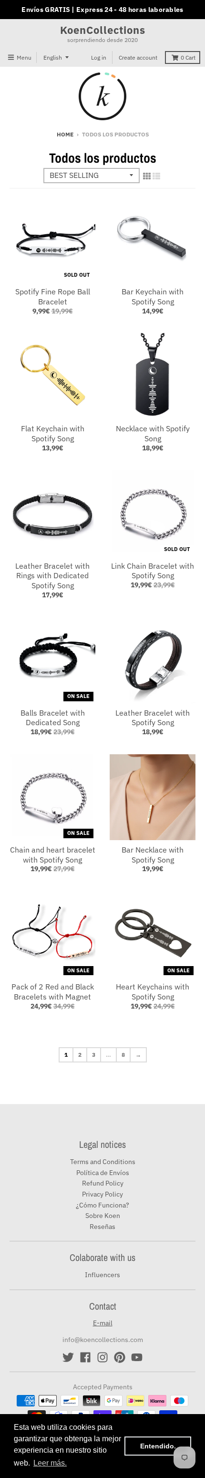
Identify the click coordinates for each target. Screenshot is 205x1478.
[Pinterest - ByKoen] (119, 1357)
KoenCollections (102, 30)
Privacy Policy (102, 1194)
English (52, 57)
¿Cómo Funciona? (102, 1205)
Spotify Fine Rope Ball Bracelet (52, 296)
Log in (98, 57)
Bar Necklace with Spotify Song (153, 854)
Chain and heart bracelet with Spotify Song (52, 854)
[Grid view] (147, 176)
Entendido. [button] (158, 1446)
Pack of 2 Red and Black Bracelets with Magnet (52, 991)
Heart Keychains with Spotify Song (152, 991)
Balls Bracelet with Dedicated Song (52, 718)
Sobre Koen (102, 1215)
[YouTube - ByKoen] (137, 1357)
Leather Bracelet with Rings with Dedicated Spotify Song (52, 576)
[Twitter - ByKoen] (68, 1357)
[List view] (156, 176)
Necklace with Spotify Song (153, 433)
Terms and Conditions (102, 1161)
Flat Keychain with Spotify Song (52, 433)
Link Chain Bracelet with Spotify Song (152, 571)
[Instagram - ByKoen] (102, 1357)
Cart (188, 57)
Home (65, 134)
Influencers (102, 1274)
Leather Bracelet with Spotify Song (152, 718)
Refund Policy (102, 1183)
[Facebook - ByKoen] (85, 1357)
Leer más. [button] (50, 1463)
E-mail (103, 1323)
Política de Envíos (102, 1172)
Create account (138, 57)
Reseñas (102, 1226)
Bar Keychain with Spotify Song (153, 296)
